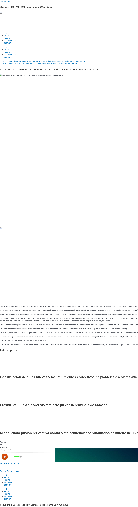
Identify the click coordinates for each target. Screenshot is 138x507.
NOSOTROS (8, 38)
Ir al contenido (5, 1)
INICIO (6, 33)
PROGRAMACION (10, 41)
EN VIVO (7, 36)
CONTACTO (8, 43)
